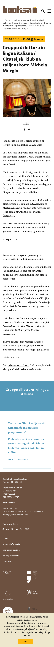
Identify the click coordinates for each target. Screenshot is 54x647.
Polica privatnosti (11, 555)
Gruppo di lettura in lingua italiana (27, 23)
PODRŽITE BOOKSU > (18, 460)
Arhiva (23, 20)
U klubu (15, 20)
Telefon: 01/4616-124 (12, 482)
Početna (6, 20)
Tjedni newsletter (11, 524)
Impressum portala (11, 550)
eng (27, 529)
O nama (6, 538)
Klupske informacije (11, 544)
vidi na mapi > (9, 502)
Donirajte (7, 561)
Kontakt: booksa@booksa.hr (16, 479)
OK (25, 642)
